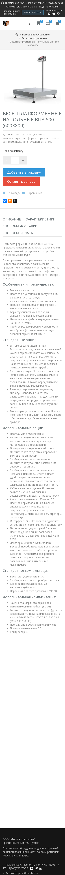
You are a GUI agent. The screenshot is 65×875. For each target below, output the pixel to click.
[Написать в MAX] (49, 14)
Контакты (11, 6)
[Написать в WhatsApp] (58, 14)
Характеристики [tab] (41, 219)
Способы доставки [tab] (20, 226)
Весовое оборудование (36, 34)
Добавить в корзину (24, 172)
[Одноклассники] (10, 201)
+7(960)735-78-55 (17, 868)
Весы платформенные (34, 38)
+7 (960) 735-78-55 (54, 2)
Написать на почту (11, 11)
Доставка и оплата (27, 6)
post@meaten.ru (13, 2)
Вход (41, 6)
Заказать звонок (32, 12)
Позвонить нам (9, 14)
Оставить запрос (21, 181)
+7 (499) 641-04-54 (34, 2)
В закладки (13, 193)
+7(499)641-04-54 (30, 864)
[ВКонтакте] (5, 201)
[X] (15, 201)
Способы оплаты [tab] (18, 233)
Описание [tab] (12, 219)
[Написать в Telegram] (53, 14)
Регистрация (52, 6)
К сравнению (34, 193)
